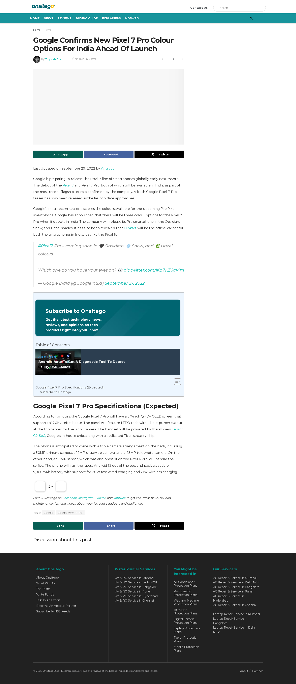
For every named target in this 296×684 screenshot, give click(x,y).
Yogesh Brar (54, 58)
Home (34, 18)
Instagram (86, 498)
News (48, 18)
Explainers (111, 18)
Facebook (70, 498)
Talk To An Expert (48, 600)
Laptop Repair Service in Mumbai (236, 614)
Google (48, 512)
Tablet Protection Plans (186, 639)
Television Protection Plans (185, 611)
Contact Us (199, 7)
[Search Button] (261, 8)
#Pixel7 (45, 246)
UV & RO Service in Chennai (134, 600)
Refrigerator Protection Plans (185, 593)
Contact (257, 671)
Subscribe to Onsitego (55, 392)
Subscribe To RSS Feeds (53, 611)
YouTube (120, 498)
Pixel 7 (68, 185)
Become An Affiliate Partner (56, 606)
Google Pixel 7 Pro (70, 512)
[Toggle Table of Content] (175, 381)
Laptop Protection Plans (187, 630)
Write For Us (45, 594)
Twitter (100, 498)
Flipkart (130, 228)
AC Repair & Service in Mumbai (235, 578)
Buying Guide (87, 18)
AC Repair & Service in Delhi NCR (236, 582)
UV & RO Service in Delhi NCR (136, 582)
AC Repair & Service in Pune (233, 591)
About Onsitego (47, 577)
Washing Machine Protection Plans (186, 602)
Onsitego (48, 670)
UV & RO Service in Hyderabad (136, 596)
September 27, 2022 (125, 283)
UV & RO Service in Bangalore (136, 587)
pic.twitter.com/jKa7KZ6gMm (154, 270)
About (244, 671)
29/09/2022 (77, 58)
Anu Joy (107, 168)
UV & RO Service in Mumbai (134, 578)
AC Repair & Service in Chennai (234, 605)
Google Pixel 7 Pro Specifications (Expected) (69, 387)
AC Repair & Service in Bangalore (236, 587)
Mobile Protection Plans (186, 648)
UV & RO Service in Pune (132, 591)
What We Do (45, 583)
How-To (132, 18)
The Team (43, 589)
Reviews (64, 18)
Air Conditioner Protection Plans (185, 583)
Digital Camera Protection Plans (185, 621)
